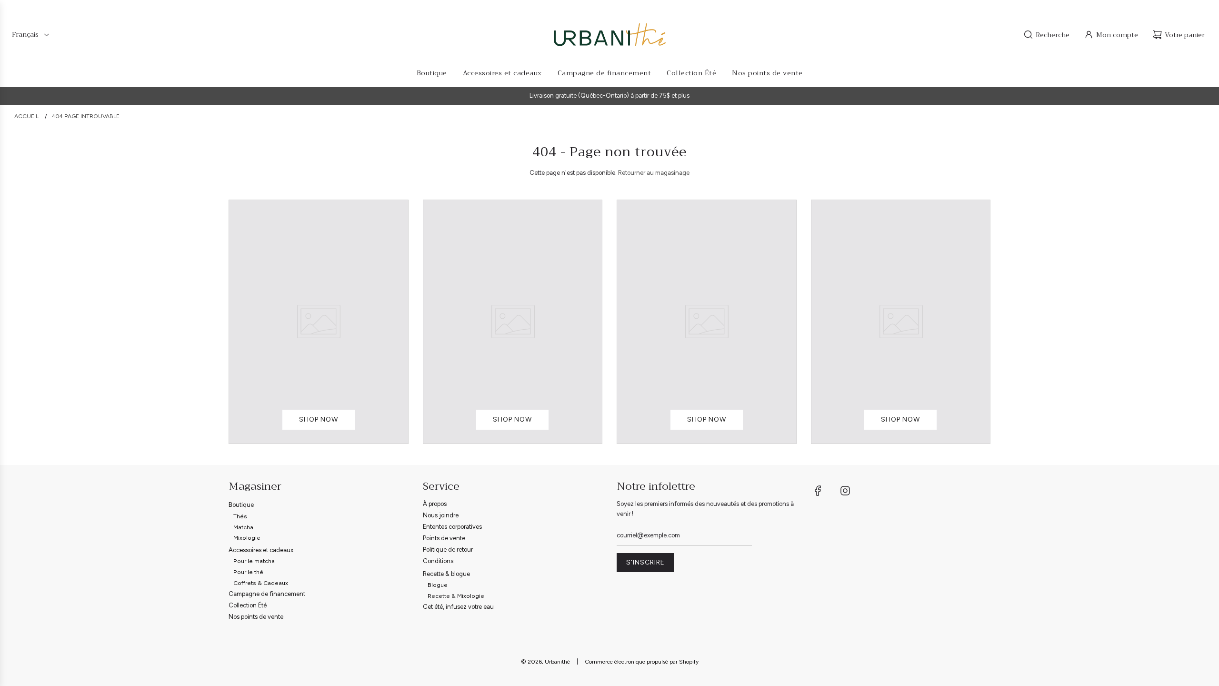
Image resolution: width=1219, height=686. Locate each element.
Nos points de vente (256, 616)
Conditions (438, 561)
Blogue (438, 584)
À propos (435, 503)
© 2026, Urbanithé (545, 661)
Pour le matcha (254, 561)
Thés (240, 516)
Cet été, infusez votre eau (458, 606)
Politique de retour (448, 549)
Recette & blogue (446, 573)
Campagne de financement (267, 593)
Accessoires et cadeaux (261, 550)
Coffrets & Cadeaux (260, 582)
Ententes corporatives (452, 526)
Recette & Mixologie (456, 595)
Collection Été (248, 605)
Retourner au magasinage (653, 172)
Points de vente (444, 538)
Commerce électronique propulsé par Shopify (642, 661)
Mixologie (246, 537)
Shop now (318, 419)
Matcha (243, 527)
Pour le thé (248, 571)
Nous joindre (441, 515)
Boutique (241, 504)
